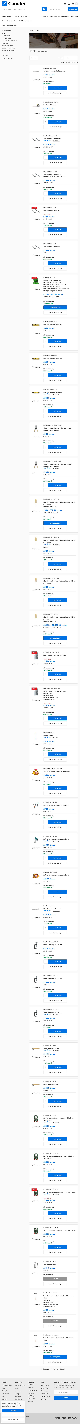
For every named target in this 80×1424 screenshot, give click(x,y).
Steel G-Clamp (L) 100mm (53, 945)
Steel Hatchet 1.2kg (50, 1084)
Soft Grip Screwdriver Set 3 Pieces (56, 805)
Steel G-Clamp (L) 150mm (53, 978)
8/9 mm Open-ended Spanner (54, 71)
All (77, 62)
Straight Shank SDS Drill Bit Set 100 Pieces (59, 1230)
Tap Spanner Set (49, 1264)
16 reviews (56, 141)
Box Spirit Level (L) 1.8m (52, 392)
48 (74, 62)
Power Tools (6, 21)
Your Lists (74, 16)
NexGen (30, 1388)
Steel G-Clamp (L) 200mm (53, 1012)
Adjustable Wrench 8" (51, 246)
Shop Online (6, 16)
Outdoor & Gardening (8, 48)
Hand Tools (24, 16)
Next (62, 1369)
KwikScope (31, 1396)
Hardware (5, 43)
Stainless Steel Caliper (51, 909)
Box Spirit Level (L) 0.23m (53, 324)
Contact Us (5, 1394)
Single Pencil (48, 735)
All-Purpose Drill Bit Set (52, 280)
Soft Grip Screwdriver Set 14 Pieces (56, 771)
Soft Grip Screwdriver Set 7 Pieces (56, 875)
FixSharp (31, 1393)
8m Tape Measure (50, 105)
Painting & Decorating (8, 50)
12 (66, 62)
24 (69, 62)
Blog (3, 1396)
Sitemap (4, 1399)
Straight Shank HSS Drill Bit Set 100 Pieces (59, 1192)
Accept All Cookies (13, 1419)
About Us (5, 1391)
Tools (17, 16)
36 (71, 62)
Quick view (36, 72)
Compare (34, 58)
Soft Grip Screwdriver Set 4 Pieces (56, 839)
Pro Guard (31, 1399)
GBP (44, 16)
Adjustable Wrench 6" (51, 210)
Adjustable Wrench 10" (52, 139)
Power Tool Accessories (22, 21)
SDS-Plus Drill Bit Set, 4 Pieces (54, 655)
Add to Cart (73, 9)
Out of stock (55, 1279)
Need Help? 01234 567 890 (59, 16)
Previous (46, 1369)
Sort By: (60, 58)
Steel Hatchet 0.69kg (51, 1048)
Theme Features (6, 30)
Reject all (13, 1415)
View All (30, 1401)
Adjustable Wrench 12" (52, 174)
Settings (13, 1410)
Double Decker (33, 1390)
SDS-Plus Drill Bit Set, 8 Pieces (54, 691)
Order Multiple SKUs (9, 25)
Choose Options (55, 307)
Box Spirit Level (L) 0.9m (52, 358)
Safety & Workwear (7, 45)
